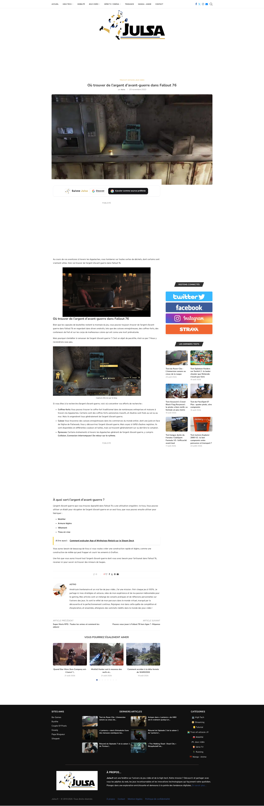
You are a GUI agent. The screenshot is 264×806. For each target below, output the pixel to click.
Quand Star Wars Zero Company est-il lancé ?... (69, 670)
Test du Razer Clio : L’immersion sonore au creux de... (112, 718)
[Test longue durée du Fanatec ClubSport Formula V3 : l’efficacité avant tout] (177, 424)
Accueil (55, 4)
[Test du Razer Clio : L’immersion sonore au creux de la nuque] (177, 357)
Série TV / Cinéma (111, 4)
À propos (111, 799)
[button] (56, 661)
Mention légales (135, 799)
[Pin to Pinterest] (115, 574)
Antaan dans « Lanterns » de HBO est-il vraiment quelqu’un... (162, 718)
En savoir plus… (199, 785)
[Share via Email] (118, 574)
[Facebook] (196, 4)
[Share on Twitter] (112, 574)
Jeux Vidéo (93, 4)
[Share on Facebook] (109, 574)
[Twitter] (199, 4)
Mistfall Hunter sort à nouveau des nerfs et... (106, 670)
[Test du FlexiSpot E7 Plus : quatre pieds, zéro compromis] (201, 391)
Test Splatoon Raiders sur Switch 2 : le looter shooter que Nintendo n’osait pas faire (200, 372)
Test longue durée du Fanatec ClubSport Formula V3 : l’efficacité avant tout (176, 439)
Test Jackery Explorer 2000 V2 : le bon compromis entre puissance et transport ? (201, 439)
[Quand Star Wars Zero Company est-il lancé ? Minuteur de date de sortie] (70, 654)
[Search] (211, 4)
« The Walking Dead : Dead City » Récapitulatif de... (162, 745)
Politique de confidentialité (157, 799)
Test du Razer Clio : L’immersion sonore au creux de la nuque (176, 371)
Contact (159, 4)
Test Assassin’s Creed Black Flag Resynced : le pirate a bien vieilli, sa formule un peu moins (177, 405)
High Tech (67, 4)
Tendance (129, 4)
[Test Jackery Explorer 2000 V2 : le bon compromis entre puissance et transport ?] (201, 424)
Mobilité (81, 4)
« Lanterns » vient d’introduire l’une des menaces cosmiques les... (114, 731)
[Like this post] (106, 574)
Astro (123, 90)
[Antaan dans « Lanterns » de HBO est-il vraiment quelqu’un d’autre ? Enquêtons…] (138, 721)
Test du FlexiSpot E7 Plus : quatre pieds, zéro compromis (201, 404)
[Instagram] (203, 4)
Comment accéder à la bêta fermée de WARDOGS (143, 670)
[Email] (206, 4)
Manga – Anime (144, 4)
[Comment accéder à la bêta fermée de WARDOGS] (143, 654)
